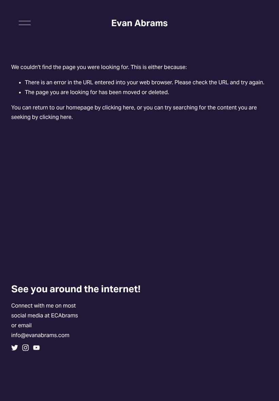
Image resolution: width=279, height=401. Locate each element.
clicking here (118, 107)
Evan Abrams (139, 23)
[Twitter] (14, 347)
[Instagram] (25, 347)
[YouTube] (36, 347)
